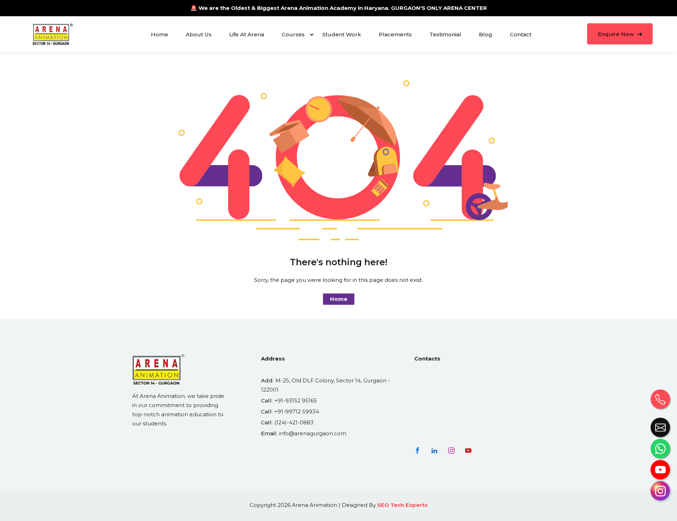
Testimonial (445, 34)
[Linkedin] (434, 450)
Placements (395, 34)
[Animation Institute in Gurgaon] (53, 34)
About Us (199, 34)
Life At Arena (246, 34)
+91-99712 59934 (296, 411)
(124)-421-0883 (293, 422)
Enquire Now (616, 34)
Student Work (341, 34)
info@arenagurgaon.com (312, 433)
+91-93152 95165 (295, 400)
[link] (660, 472)
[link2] (660, 430)
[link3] (660, 402)
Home (159, 34)
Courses (293, 34)
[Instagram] (451, 450)
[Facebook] (417, 450)
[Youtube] (468, 450)
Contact (520, 34)
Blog (485, 34)
